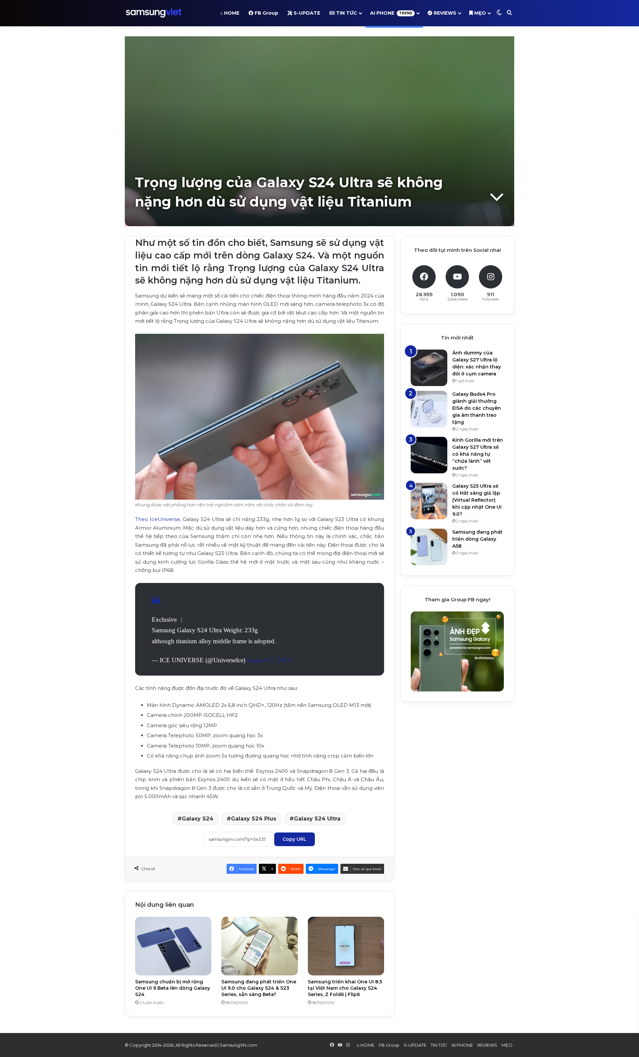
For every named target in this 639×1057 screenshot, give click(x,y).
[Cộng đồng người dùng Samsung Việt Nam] (153, 13)
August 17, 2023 (268, 660)
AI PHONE (391, 13)
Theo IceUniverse (157, 519)
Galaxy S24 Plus (253, 818)
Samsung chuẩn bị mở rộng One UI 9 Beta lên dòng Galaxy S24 (172, 988)
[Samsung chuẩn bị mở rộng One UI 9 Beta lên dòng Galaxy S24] (173, 946)
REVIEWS (444, 13)
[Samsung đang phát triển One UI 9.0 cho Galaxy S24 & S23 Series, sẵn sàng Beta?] (259, 946)
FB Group (265, 13)
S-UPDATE (306, 13)
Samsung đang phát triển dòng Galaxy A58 (477, 539)
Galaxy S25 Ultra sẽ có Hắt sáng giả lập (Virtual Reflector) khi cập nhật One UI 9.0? (477, 500)
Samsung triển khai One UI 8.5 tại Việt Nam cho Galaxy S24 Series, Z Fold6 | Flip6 (345, 988)
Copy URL (295, 839)
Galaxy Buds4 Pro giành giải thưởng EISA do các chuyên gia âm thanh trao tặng (476, 408)
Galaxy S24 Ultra (317, 818)
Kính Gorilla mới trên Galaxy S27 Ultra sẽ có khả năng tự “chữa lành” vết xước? (477, 454)
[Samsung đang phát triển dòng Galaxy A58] (429, 547)
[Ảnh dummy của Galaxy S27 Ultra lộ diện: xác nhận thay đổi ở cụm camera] (429, 367)
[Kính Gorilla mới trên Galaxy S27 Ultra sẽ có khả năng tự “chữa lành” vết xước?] (429, 455)
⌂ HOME (229, 13)
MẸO (479, 13)
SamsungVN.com (238, 1045)
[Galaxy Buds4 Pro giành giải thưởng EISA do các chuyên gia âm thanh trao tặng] (429, 409)
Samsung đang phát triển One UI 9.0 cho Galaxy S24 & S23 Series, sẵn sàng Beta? (258, 988)
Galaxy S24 (197, 818)
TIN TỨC (346, 13)
